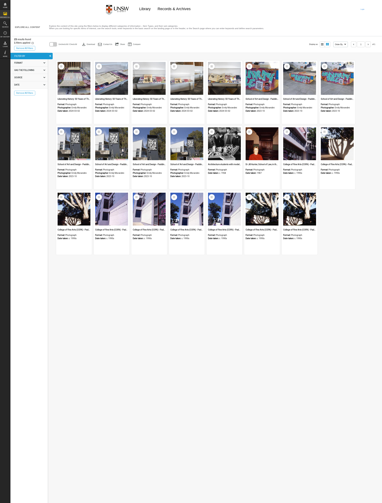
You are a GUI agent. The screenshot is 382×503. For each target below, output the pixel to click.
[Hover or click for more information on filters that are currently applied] (32, 42)
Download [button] (88, 44)
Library (145, 9)
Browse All (5, 17)
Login (5, 46)
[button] (105, 44)
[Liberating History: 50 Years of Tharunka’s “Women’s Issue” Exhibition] (74, 78)
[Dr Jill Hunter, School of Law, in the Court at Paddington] (262, 143)
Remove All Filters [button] (24, 48)
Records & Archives (174, 9)
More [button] (5, 56)
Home (5, 7)
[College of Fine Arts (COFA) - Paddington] (299, 143)
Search (5, 27)
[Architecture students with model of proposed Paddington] (224, 143)
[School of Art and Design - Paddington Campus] (262, 78)
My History (5, 37)
